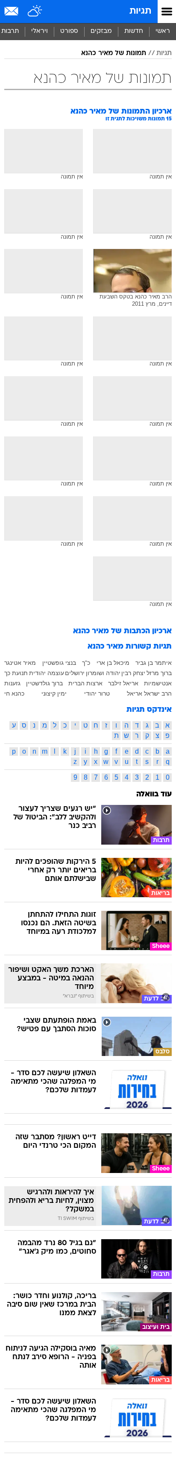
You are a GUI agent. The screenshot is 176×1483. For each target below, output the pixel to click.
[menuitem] (133, 31)
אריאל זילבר (123, 683)
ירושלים (75, 673)
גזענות (12, 683)
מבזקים (101, 31)
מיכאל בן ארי (113, 662)
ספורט (69, 31)
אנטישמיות (158, 683)
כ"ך (86, 662)
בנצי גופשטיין (59, 662)
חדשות (133, 31)
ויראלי (39, 31)
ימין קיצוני (54, 693)
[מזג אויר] (35, 11)
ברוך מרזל (159, 673)
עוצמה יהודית (46, 673)
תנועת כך (16, 673)
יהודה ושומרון (103, 673)
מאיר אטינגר (20, 662)
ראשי (162, 31)
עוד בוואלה (154, 794)
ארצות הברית (85, 683)
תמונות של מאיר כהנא (113, 53)
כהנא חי (14, 693)
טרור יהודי (97, 693)
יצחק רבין (133, 673)
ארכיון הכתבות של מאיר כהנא (122, 631)
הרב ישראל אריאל (149, 693)
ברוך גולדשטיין (44, 683)
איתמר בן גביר (153, 662)
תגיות (140, 11)
